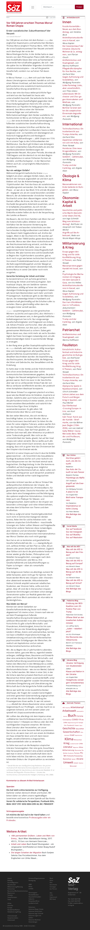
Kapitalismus (78, 735)
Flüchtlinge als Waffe (75, 478)
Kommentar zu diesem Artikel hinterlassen (25, 780)
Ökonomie (78, 750)
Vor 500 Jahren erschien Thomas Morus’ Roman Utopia (29, 24)
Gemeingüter (33, 893)
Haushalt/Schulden (35, 897)
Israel (72, 735)
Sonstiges (53, 887)
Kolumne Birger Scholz (36, 909)
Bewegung (32, 880)
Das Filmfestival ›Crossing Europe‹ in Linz (71, 408)
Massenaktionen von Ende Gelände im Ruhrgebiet (73, 187)
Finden (79, 7)
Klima (69, 739)
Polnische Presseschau (75, 756)
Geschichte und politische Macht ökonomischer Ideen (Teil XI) (72, 213)
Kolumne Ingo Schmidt (36, 913)
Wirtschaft (73, 766)
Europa (81, 722)
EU (77, 722)
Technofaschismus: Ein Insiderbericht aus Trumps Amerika (72, 131)
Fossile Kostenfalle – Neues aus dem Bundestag (71, 29)
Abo (51, 893)
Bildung (10, 880)
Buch (7, 17)
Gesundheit (80, 729)
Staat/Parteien (12, 897)
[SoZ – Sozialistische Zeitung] (14, 7)
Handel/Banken (34, 895)
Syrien (74, 759)
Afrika (9, 903)
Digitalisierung (72, 722)
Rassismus (67, 759)
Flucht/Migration (13, 883)
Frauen (77, 725)
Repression (11, 893)
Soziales (10, 895)
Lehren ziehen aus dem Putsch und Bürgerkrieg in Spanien (73, 397)
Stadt (9, 899)
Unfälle (31, 889)
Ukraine (79, 758)
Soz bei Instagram (74, 532)
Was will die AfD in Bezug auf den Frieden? (74, 552)
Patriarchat (11, 889)
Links (51, 895)
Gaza (80, 725)
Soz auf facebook (74, 529)
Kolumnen (32, 907)
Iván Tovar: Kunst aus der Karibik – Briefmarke (72, 420)
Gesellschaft (12, 885)
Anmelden (31, 926)
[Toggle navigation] (32, 7)
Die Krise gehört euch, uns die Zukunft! (73, 461)
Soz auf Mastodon (74, 537)
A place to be (72, 492)
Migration (75, 747)
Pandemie (71, 753)
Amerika (67, 707)
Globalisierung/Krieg (14, 912)
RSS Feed (53, 899)
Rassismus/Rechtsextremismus (18, 891)
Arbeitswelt (69, 710)
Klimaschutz (78, 740)
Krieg (66, 743)
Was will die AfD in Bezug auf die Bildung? (74, 572)
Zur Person (53, 889)
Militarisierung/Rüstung (15, 887)
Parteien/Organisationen (37, 878)
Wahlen (81, 763)
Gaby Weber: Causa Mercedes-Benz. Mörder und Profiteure (72, 434)
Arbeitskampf (77, 707)
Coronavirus (67, 720)
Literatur (67, 746)
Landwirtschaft (74, 743)
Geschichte (69, 728)
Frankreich (70, 725)
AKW (30, 884)
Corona (80, 716)
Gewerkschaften (71, 731)
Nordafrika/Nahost (14, 910)
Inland (9, 878)
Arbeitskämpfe (12, 916)
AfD (64, 707)
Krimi (51, 880)
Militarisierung (68, 750)
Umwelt (68, 762)
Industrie (31, 899)
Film (65, 725)
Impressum (53, 897)
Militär (81, 747)
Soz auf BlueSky (73, 534)
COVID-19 (76, 719)
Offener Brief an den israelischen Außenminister (75, 620)
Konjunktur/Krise (34, 901)
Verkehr (76, 763)
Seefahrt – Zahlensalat (72, 156)
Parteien (77, 753)
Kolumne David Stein (35, 911)
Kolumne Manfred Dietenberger (34, 921)
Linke (81, 743)
